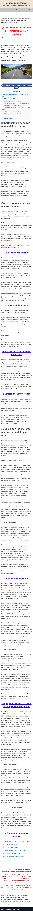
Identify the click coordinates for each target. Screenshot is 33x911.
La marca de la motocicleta (12, 105)
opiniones (15, 157)
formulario (18, 889)
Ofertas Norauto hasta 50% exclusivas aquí (17, 86)
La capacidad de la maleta (12, 101)
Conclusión (8, 118)
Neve (2, 909)
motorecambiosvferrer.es (8, 151)
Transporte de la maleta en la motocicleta (16, 103)
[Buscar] (16, 10)
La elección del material (11, 99)
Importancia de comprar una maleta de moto (15, 94)
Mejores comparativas (17, 18)
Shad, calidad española (11, 111)
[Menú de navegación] (30, 9)
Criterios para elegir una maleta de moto (14, 96)
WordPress (20, 909)
